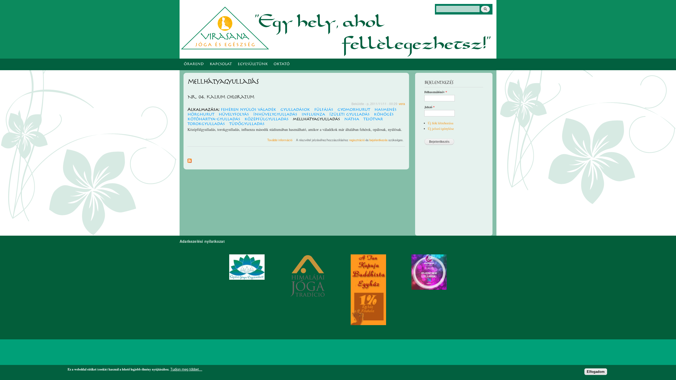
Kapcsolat (221, 64)
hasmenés (385, 110)
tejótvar (373, 119)
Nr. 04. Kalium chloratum (220, 97)
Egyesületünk (253, 64)
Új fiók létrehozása (440, 123)
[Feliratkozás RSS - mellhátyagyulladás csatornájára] (189, 159)
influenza (313, 114)
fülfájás (323, 110)
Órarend (194, 64)
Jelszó (429, 107)
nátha (351, 119)
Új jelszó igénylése (441, 128)
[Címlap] (226, 27)
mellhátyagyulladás (316, 119)
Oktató (282, 64)
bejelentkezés (378, 140)
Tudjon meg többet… (186, 369)
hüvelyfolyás (234, 114)
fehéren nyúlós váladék (248, 110)
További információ (279, 140)
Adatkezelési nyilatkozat (202, 241)
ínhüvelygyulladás (275, 114)
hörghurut (200, 114)
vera (402, 103)
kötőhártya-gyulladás (213, 119)
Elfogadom (596, 372)
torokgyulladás (206, 124)
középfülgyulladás (267, 119)
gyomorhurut (353, 110)
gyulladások (295, 110)
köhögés (384, 114)
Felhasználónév (435, 92)
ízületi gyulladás (349, 114)
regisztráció (357, 140)
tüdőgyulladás (247, 124)
